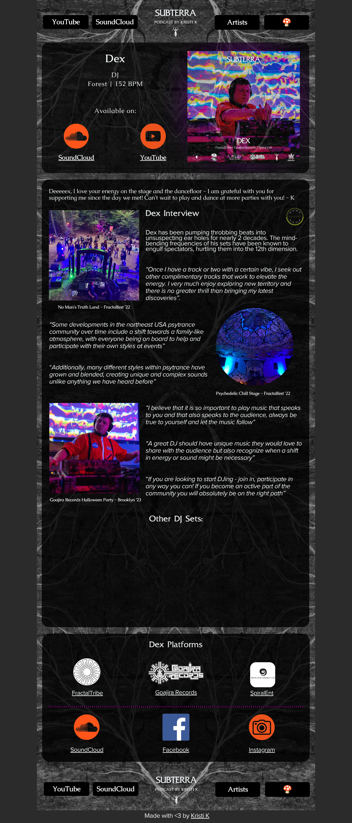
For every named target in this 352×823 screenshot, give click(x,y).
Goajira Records (176, 692)
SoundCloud (115, 22)
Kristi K (200, 816)
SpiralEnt (261, 693)
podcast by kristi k (175, 22)
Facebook (176, 750)
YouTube (66, 22)
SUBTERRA (175, 13)
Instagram (262, 750)
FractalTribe (87, 693)
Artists (237, 22)
